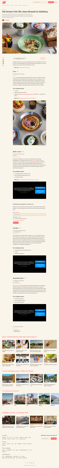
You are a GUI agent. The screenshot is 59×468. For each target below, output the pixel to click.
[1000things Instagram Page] (28, 463)
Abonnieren (16, 222)
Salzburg (16, 437)
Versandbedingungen (8, 456)
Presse (23, 456)
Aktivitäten (8, 443)
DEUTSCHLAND (21, 437)
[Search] (33, 2)
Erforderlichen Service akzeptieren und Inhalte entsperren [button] (40, 191)
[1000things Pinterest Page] (33, 463)
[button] (3, 65)
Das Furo (14, 77)
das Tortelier (34, 235)
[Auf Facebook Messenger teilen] (3, 61)
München (26, 437)
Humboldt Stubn (17, 285)
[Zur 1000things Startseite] (4, 2)
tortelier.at (16, 233)
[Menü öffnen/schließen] (56, 2)
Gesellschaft (29, 443)
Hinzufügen (43, 58)
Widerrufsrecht (16, 456)
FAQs (20, 456)
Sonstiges (4, 445)
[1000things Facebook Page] (31, 463)
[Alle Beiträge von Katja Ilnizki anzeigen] (3, 20)
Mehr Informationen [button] (24, 192)
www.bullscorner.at (17, 156)
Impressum (4, 451)
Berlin (30, 437)
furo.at (15, 75)
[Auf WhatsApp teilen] (3, 59)
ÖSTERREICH (4, 437)
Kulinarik (3, 443)
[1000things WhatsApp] (26, 463)
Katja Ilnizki (7, 20)
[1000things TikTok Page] (29, 463)
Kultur (12, 443)
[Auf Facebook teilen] (3, 63)
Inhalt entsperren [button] (40, 187)
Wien (8, 437)
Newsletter (51, 2)
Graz (10, 437)
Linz (13, 437)
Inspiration (4, 9)
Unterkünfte (19, 443)
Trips (15, 443)
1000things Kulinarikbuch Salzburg (26, 94)
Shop (3, 456)
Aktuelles (31, 383)
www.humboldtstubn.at (17, 283)
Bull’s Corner (33, 160)
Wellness (24, 443)
